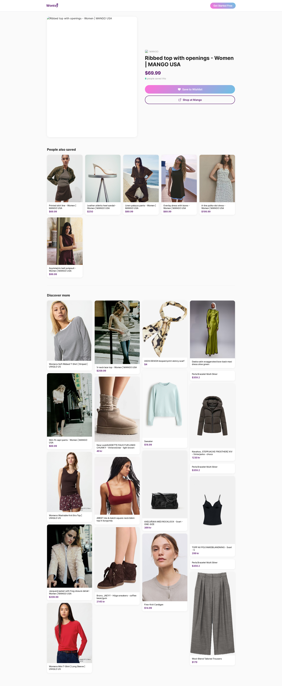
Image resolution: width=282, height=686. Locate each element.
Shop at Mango (192, 99)
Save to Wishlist (192, 89)
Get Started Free (222, 5)
